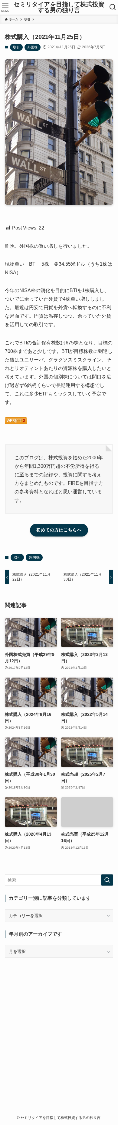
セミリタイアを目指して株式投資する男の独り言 (59, 7)
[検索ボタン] (113, 7)
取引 (16, 47)
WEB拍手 (16, 421)
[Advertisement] (59, 1025)
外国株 (33, 47)
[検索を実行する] (107, 880)
